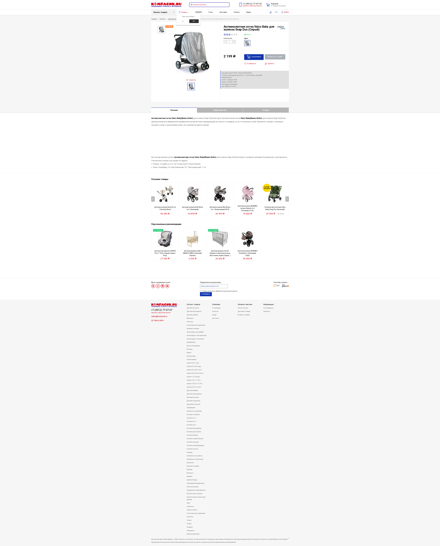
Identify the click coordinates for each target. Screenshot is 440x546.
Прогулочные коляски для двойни (196, 498)
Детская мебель (192, 315)
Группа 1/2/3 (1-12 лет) (194, 383)
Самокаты (190, 506)
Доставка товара (244, 311)
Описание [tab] (174, 110)
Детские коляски (193, 308)
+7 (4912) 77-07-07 (252, 3)
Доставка (223, 12)
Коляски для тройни (194, 432)
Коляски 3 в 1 (191, 421)
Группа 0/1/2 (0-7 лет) (194, 370)
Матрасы (190, 318)
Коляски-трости (192, 449)
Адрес (248, 12)
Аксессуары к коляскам (195, 339)
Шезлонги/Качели (193, 534)
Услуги (189, 520)
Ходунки (190, 527)
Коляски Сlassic (192, 435)
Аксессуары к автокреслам (196, 335)
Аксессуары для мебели (195, 332)
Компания (216, 304)
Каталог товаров (160, 12)
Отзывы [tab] (265, 110)
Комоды (190, 452)
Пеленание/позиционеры (195, 483)
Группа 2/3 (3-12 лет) (194, 387)
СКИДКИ (198, 12)
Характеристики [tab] (219, 110)
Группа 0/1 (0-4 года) (194, 366)
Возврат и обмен (244, 315)
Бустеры (190, 349)
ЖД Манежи (191, 407)
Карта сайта (158, 320)
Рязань (184, 12)
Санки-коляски (192, 510)
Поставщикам (268, 308)
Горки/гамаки (191, 359)
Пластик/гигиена (192, 487)
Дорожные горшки (193, 404)
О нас (211, 12)
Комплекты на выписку (195, 459)
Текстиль (190, 322)
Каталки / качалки (193, 414)
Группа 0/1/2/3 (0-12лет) (195, 373)
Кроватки (190, 462)
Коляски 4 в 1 (191, 425)
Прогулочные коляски (194, 493)
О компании (216, 308)
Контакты (215, 318)
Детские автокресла (194, 311)
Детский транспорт (193, 401)
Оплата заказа (243, 308)
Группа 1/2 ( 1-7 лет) (194, 380)
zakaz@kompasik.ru (159, 316)
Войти (286, 12)
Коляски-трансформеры (195, 445)
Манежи (189, 469)
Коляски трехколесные (195, 438)
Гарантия (266, 311)
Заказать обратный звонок (252, 6)
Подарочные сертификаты (196, 490)
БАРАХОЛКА (191, 342)
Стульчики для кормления (196, 325)
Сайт (188, 503)
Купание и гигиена (193, 328)
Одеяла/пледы (192, 480)
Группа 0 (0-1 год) (193, 363)
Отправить (206, 294)
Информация (268, 304)
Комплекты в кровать (194, 456)
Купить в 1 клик (275, 57)
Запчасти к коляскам (194, 411)
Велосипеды (191, 356)
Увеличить (192, 80)
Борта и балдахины (193, 346)
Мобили (189, 476)
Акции (214, 315)
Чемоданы (190, 530)
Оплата (236, 12)
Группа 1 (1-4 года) (193, 377)
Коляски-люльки (193, 442)
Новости (215, 311)
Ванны (189, 352)
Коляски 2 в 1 (191, 418)
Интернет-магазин (245, 304)
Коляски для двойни (194, 428)
